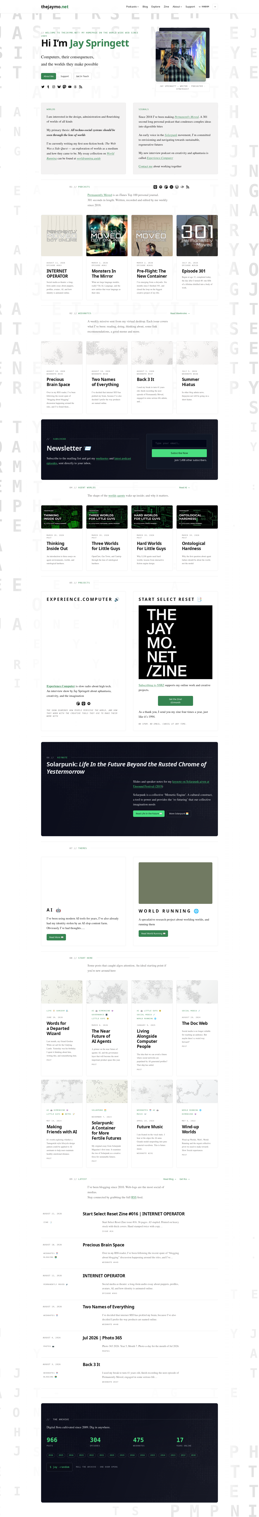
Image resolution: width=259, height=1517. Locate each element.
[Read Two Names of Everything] (107, 353)
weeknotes (102, 458)
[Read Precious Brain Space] (61, 353)
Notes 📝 (70, 1114)
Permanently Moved (187, 117)
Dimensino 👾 (106, 1011)
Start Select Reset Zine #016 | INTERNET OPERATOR (134, 1213)
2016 (142, 1455)
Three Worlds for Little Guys (106, 546)
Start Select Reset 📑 (171, 599)
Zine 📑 (47, 1222)
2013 (173, 1455)
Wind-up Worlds (190, 1129)
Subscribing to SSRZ (151, 685)
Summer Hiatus (190, 382)
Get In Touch (82, 76)
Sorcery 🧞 (62, 1011)
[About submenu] (181, 6)
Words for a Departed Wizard (58, 1028)
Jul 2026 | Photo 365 (102, 1337)
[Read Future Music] (152, 1091)
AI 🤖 (54, 910)
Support (65, 76)
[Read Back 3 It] (152, 353)
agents (121, 495)
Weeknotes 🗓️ (144, 1110)
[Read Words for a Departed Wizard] (61, 992)
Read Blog (168, 1179)
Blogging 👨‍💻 (50, 1257)
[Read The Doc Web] (197, 992)
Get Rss (183, 1179)
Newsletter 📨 (69, 448)
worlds (112, 495)
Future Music (150, 1126)
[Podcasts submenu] (138, 6)
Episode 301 (194, 270)
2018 (132, 1455)
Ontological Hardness (193, 546)
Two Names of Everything (105, 382)
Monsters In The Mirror (104, 273)
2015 (152, 1455)
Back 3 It (145, 379)
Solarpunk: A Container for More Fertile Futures (106, 1130)
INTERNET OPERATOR (57, 273)
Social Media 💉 (146, 1015)
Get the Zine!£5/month (175, 701)
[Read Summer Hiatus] (197, 353)
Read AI (183, 487)
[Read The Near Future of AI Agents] (107, 992)
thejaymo (54, 6)
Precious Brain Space (58, 382)
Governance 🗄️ (100, 1015)
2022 (91, 1455)
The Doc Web (195, 1023)
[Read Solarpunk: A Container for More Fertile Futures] (107, 1091)
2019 (122, 1455)
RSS (134, 1197)
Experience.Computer (160, 158)
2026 (51, 1455)
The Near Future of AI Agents (101, 1036)
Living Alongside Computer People (147, 1038)
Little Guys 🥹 (100, 1019)
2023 (81, 1455)
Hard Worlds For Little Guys (151, 546)
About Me (49, 76)
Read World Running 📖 (153, 933)
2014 (163, 1455)
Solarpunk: (126, 768)
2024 (71, 1455)
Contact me (146, 166)
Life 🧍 (51, 1011)
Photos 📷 (49, 1346)
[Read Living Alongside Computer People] (152, 992)
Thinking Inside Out (57, 546)
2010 (193, 1455)
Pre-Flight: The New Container (152, 273)
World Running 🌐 (169, 911)
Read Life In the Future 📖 (149, 813)
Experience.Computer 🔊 (83, 599)
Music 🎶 (142, 1114)
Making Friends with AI (62, 1129)
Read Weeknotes (178, 313)
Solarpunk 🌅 (99, 1110)
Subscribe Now (179, 453)
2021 (102, 1455)
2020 (112, 1455)
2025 (61, 1455)
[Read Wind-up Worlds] (197, 1091)
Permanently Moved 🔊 (55, 1284)
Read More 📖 (56, 937)
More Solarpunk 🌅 (178, 813)
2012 (183, 1455)
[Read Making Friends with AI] (61, 1091)
